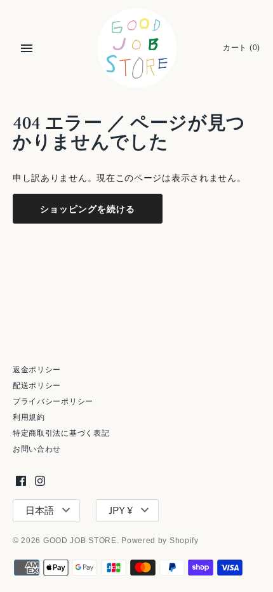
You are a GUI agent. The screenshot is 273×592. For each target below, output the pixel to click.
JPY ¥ (121, 510)
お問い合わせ (37, 449)
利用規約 (29, 417)
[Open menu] (27, 48)
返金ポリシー (37, 369)
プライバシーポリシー (53, 401)
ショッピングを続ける (87, 208)
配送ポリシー (37, 385)
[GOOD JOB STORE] (136, 48)
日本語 (39, 510)
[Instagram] (40, 480)
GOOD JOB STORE (80, 540)
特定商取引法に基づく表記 (61, 433)
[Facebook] (21, 480)
